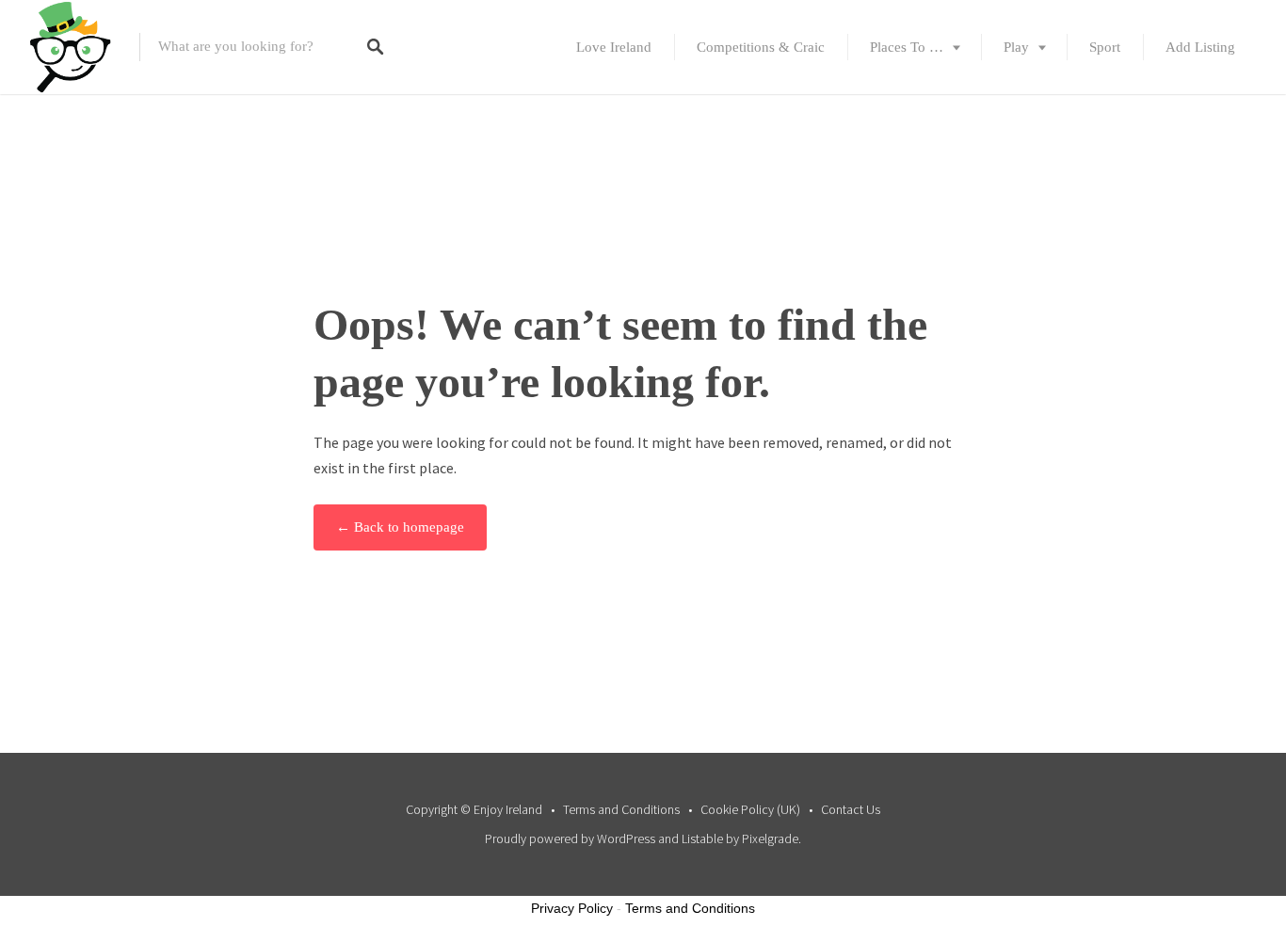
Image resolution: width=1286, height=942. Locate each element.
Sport (1104, 47)
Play (1016, 47)
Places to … (906, 47)
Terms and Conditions (621, 809)
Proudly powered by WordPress (570, 838)
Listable (702, 838)
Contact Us (850, 809)
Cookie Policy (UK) (750, 809)
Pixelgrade (770, 838)
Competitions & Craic (761, 47)
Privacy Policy (572, 908)
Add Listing (1200, 47)
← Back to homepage (400, 527)
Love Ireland (613, 47)
